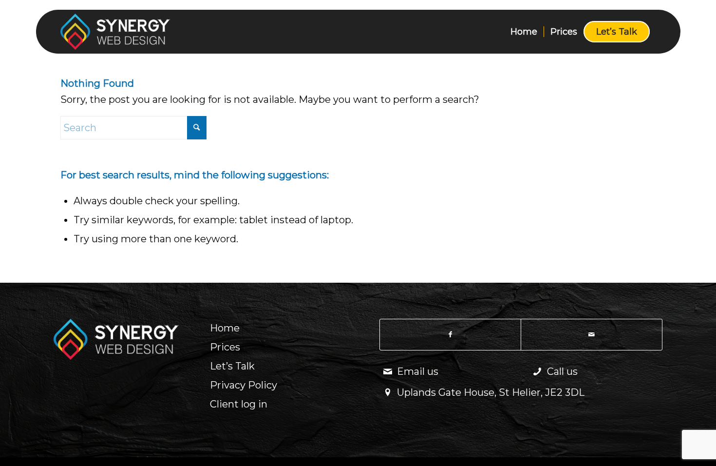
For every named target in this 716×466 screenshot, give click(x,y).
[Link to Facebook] (450, 334)
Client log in (238, 404)
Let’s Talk (232, 366)
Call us (562, 371)
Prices (225, 347)
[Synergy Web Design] (133, 32)
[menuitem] (524, 32)
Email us (417, 371)
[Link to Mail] (591, 334)
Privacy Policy (243, 385)
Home (225, 328)
